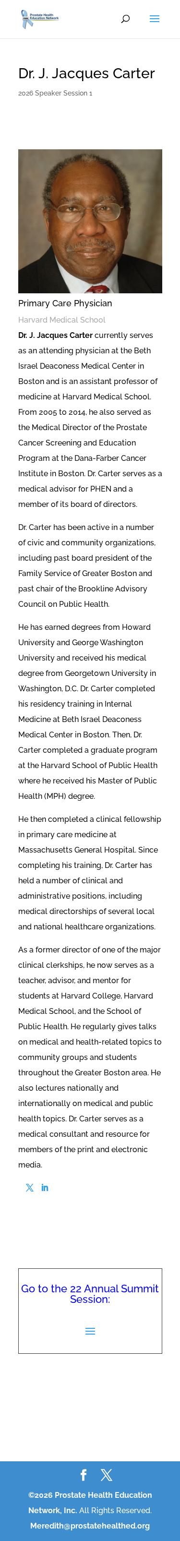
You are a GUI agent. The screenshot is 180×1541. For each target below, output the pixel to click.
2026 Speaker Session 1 (55, 93)
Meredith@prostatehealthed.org (90, 1525)
